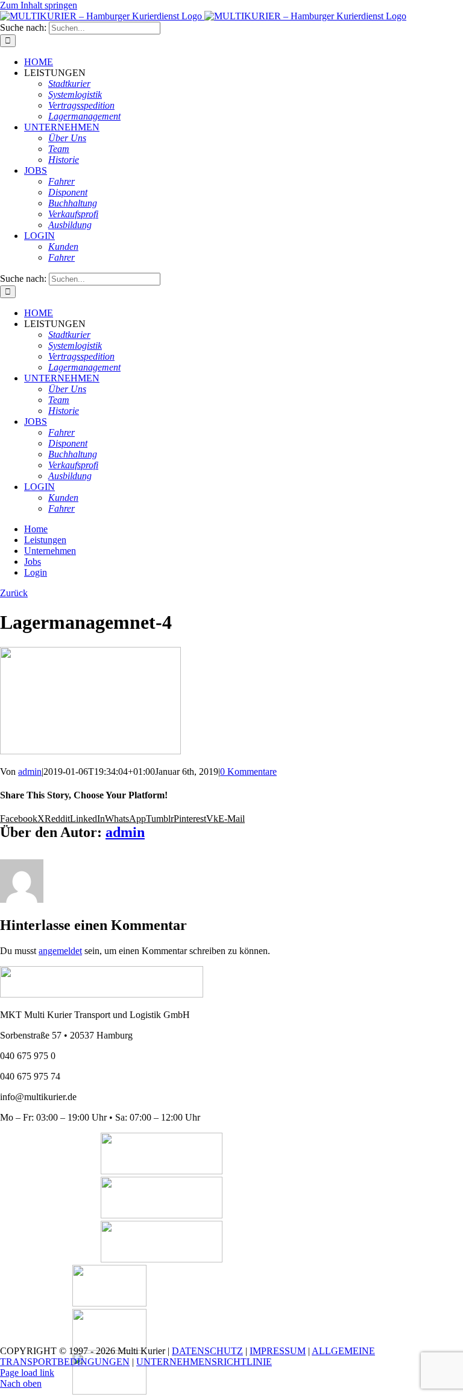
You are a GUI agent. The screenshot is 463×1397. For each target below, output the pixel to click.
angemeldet (60, 951)
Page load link (27, 1372)
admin (30, 771)
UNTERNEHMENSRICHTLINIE (204, 1362)
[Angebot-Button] (161, 1215)
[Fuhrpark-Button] (161, 1171)
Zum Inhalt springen (38, 5)
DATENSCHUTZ (207, 1351)
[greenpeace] (109, 1391)
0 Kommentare (248, 771)
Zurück (14, 593)
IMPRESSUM (278, 1351)
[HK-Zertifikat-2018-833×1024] (109, 1303)
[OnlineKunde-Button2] (161, 1259)
